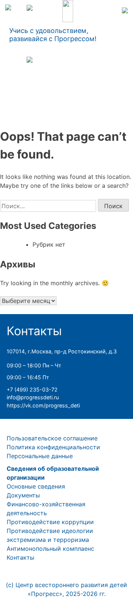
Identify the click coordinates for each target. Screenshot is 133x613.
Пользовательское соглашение (52, 438)
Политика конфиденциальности (53, 447)
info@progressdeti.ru (33, 397)
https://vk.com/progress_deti (43, 405)
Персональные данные (40, 456)
